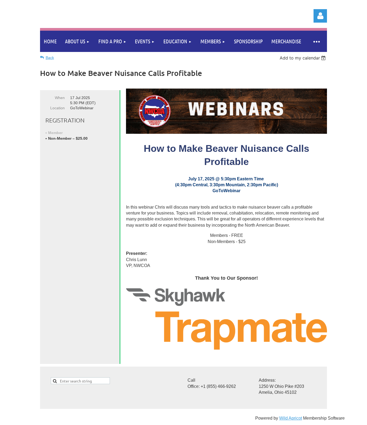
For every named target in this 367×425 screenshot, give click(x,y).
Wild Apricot (290, 418)
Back (50, 57)
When (60, 98)
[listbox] (303, 58)
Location (57, 108)
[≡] (316, 41)
